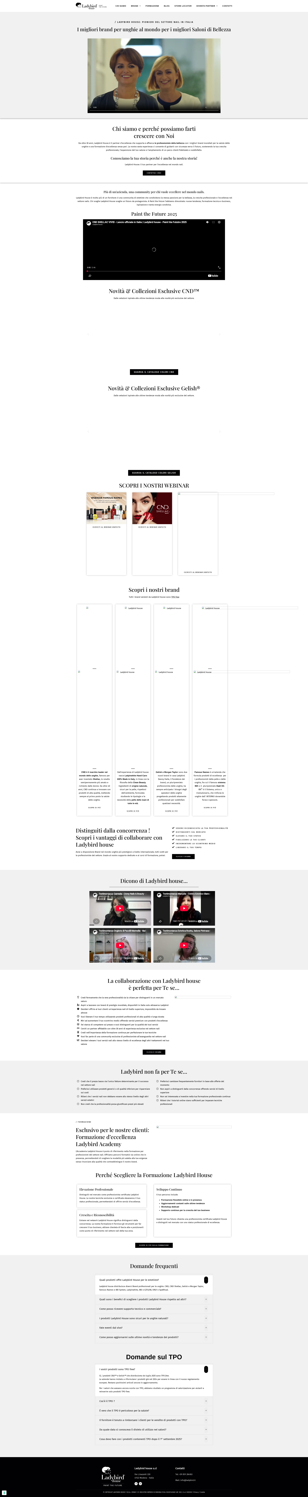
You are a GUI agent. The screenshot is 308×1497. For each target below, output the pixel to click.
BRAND (134, 6)
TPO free (175, 597)
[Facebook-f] (136, 1483)
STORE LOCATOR (183, 6)
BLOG (167, 6)
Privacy (196, 1492)
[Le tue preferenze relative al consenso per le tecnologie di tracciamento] (4, 1493)
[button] (88, 334)
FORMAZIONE (152, 6)
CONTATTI (227, 6)
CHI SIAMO (121, 6)
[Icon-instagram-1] (140, 1483)
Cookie (202, 1492)
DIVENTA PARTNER (205, 6)
